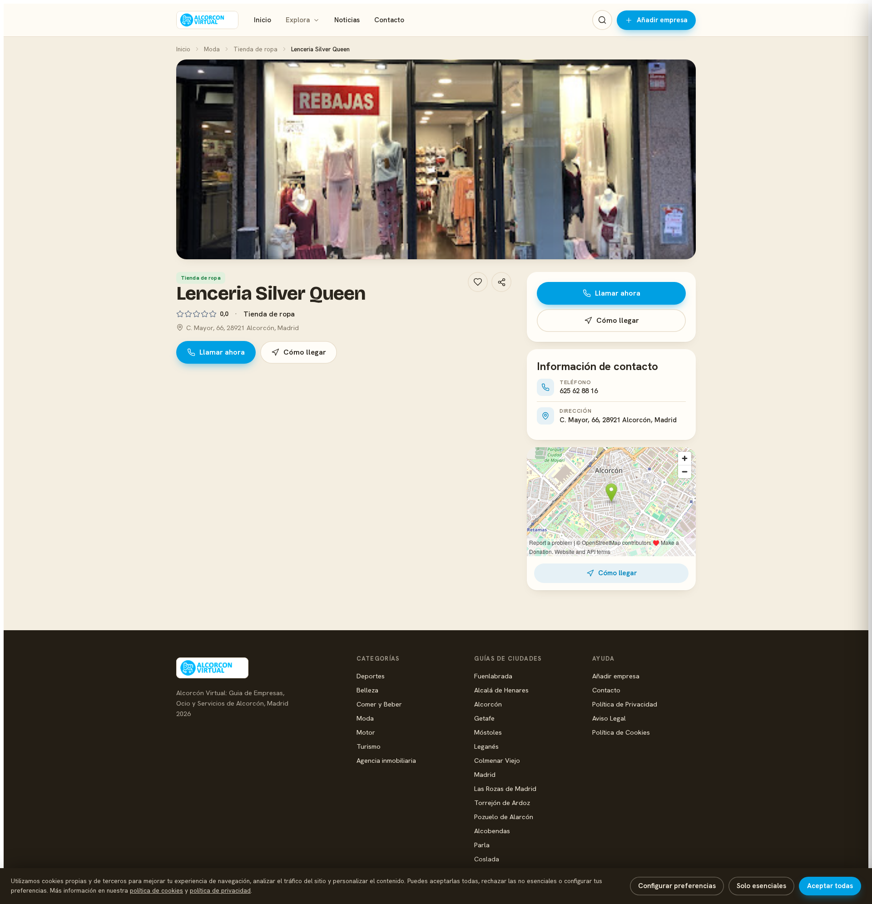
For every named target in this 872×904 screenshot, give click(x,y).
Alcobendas (492, 830)
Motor (366, 732)
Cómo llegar (304, 352)
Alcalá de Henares (501, 690)
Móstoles (488, 732)
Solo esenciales (761, 885)
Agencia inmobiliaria (386, 760)
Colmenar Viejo (497, 760)
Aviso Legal (609, 718)
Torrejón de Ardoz (502, 802)
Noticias (347, 20)
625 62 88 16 (579, 390)
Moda (212, 49)
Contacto (389, 20)
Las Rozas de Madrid (505, 788)
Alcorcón (488, 704)
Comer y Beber (379, 704)
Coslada (486, 859)
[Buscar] (602, 20)
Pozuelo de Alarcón (503, 816)
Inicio (262, 20)
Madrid (484, 774)
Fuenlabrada (493, 676)
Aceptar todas (830, 885)
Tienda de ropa (255, 49)
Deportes (371, 676)
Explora (298, 20)
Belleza (367, 690)
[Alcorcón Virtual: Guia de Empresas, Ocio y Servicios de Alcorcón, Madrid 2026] (207, 20)
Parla (482, 844)
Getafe (484, 718)
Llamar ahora (222, 352)
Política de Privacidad (624, 704)
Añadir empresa (662, 20)
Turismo (369, 746)
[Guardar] (478, 282)
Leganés (486, 746)
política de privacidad (220, 890)
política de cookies (156, 890)
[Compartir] (501, 282)
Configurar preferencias (677, 885)
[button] (436, 159)
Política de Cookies (621, 732)
